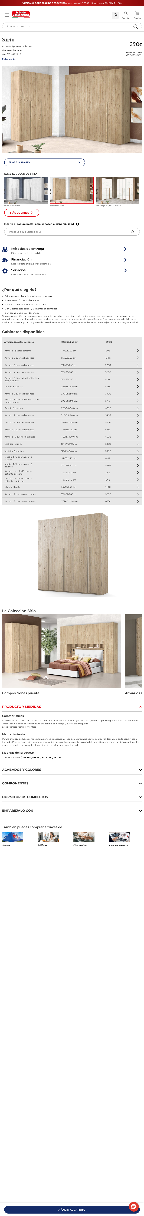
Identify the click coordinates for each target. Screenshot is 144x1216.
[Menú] (7, 15)
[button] (72, 109)
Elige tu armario (19, 162)
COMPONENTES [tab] (15, 783)
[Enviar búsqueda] (135, 26)
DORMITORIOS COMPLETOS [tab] (25, 797)
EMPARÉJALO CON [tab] (17, 811)
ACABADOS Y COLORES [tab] (21, 770)
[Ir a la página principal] (60, 14)
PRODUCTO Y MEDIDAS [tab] (21, 707)
